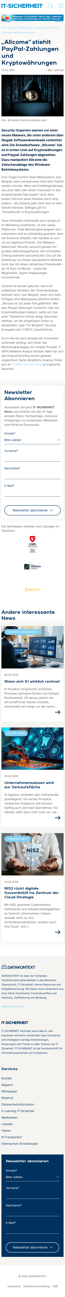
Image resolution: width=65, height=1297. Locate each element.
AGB (55, 1286)
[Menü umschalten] (60, 5)
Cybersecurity (25, 27)
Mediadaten (9, 1117)
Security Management (22, 631)
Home (4, 27)
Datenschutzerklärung (36, 1286)
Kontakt (6, 1078)
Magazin (7, 1085)
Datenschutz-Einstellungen (19, 1143)
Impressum (14, 1286)
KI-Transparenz (11, 1137)
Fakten (6, 1130)
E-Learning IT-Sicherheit (17, 1111)
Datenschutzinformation (17, 1104)
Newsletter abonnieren (30, 510)
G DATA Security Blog (27, 364)
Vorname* (11, 451)
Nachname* (12, 468)
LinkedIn (7, 1124)
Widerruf (7, 1098)
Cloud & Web (16, 733)
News (12, 27)
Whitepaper (9, 1091)
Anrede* (10, 433)
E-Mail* (9, 485)
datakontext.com (13, 1006)
